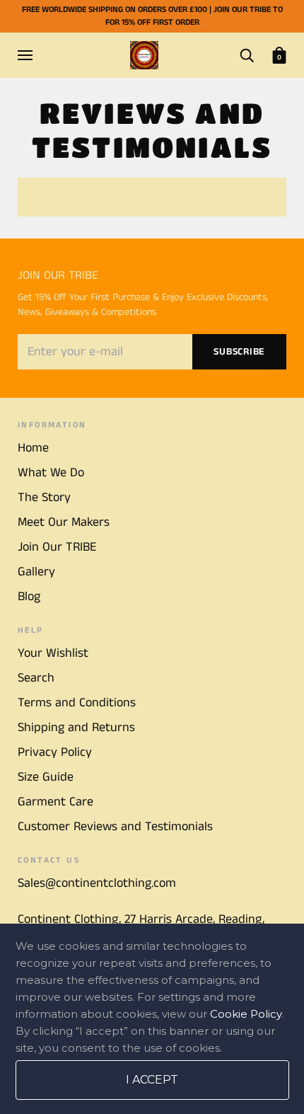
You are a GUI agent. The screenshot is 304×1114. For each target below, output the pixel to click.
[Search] (247, 54)
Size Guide (46, 777)
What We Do (51, 473)
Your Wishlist (53, 653)
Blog (29, 596)
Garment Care (55, 802)
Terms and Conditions (77, 703)
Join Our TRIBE (57, 547)
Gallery (36, 572)
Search (36, 678)
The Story (44, 497)
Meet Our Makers (64, 522)
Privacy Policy (55, 752)
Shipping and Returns (76, 727)
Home (33, 448)
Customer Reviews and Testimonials (115, 826)
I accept (152, 1079)
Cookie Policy (245, 1014)
